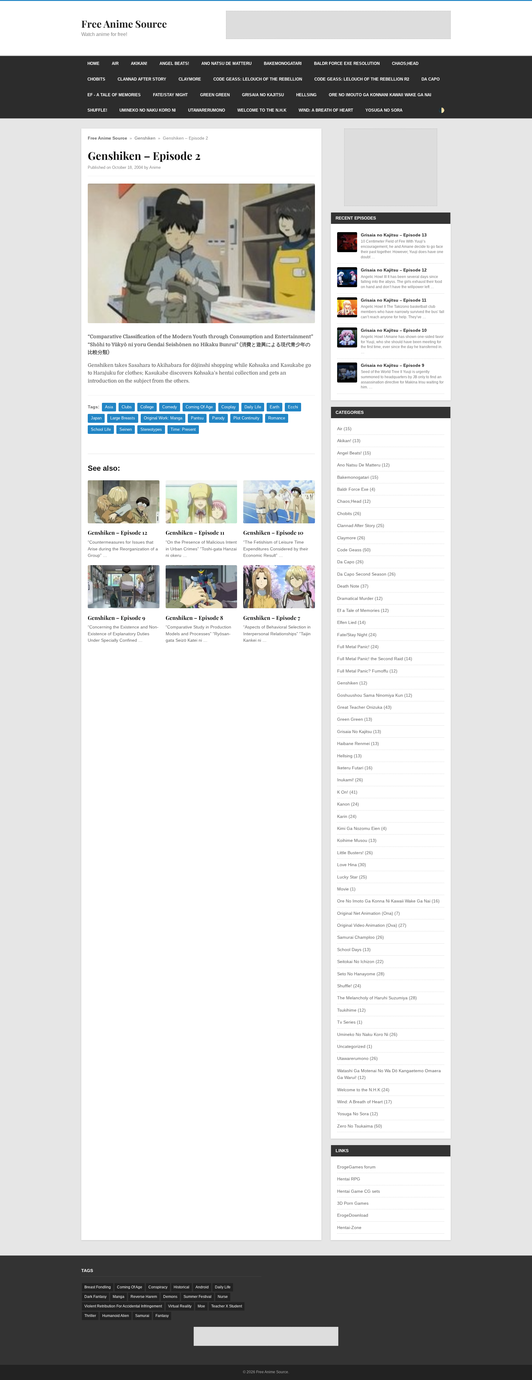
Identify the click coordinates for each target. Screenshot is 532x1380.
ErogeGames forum (356, 1166)
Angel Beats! (174, 63)
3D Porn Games (353, 1203)
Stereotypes (151, 429)
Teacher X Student (226, 1306)
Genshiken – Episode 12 (117, 532)
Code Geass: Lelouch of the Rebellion (257, 79)
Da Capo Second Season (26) (366, 574)
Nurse (223, 1297)
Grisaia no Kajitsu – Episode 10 (394, 330)
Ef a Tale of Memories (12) (363, 610)
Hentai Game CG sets (358, 1191)
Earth (274, 407)
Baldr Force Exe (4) (356, 489)
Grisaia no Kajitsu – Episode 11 (393, 300)
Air (115, 63)
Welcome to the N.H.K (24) (363, 1089)
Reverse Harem (144, 1297)
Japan (96, 418)
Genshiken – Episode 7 (271, 617)
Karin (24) (347, 816)
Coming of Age (199, 407)
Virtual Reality (179, 1306)
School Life (101, 429)
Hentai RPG (348, 1178)
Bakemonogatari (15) (357, 477)
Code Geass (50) (354, 549)
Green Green (215, 95)
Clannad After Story (142, 79)
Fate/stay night (170, 95)
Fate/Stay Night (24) (357, 634)
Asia (109, 407)
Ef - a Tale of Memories (114, 95)
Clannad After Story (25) (360, 525)
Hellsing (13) (349, 755)
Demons (170, 1297)
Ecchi (293, 407)
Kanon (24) (348, 804)
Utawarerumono (206, 110)
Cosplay (228, 407)
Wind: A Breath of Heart (326, 110)
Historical (181, 1287)
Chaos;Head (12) (354, 501)
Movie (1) (346, 888)
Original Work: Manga (163, 418)
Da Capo (430, 79)
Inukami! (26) (350, 779)
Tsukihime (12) (351, 1010)
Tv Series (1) (349, 1022)
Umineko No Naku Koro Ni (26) (367, 1034)
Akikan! (139, 63)
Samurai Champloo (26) (360, 937)
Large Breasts (122, 418)
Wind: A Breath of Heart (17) (364, 1101)
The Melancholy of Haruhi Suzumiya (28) (377, 997)
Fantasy (162, 1316)
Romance (276, 418)
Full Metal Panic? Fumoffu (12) (367, 670)
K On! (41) (347, 792)
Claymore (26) (351, 537)
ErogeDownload (352, 1215)
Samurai (142, 1316)
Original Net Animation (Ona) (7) (368, 913)
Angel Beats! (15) (354, 452)
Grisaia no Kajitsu (263, 95)
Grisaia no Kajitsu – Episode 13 (394, 234)
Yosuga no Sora (383, 110)
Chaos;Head (405, 63)
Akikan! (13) (349, 440)
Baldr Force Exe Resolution (347, 63)
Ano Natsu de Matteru (226, 63)
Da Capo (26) (350, 561)
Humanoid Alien (115, 1316)
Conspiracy (157, 1287)
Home (93, 63)
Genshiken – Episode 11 (195, 532)
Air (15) (344, 428)
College (147, 407)
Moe (201, 1306)
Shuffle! (97, 110)
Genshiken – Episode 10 (273, 532)
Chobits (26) (349, 513)
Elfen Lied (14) (351, 622)
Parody (218, 418)
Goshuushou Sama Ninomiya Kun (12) (374, 695)
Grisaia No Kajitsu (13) (359, 731)
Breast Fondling (97, 1287)
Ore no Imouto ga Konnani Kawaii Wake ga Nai (380, 95)
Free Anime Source (107, 138)
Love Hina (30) (351, 864)
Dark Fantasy (95, 1297)
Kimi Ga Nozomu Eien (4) (362, 828)
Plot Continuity (246, 418)
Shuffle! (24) (349, 985)
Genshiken (145, 138)
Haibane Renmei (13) (358, 743)
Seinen (125, 429)
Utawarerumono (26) (357, 1058)
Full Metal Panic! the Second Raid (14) (374, 658)
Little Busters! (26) (355, 852)
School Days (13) (354, 949)
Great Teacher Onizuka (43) (364, 707)
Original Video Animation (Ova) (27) (371, 925)
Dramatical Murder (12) (360, 598)
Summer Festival (197, 1297)
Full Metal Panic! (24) (358, 646)
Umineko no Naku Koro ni (147, 110)
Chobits (96, 79)
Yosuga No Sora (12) (357, 1113)
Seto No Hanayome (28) (361, 973)
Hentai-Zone (349, 1227)
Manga (118, 1297)
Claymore (190, 79)
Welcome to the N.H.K (261, 110)
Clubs (127, 407)
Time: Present (183, 429)
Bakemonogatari (283, 63)
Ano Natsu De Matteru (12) (363, 464)
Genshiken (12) (352, 682)
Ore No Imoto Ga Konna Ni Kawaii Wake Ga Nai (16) (388, 900)
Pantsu (197, 418)
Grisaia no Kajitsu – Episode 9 (392, 365)
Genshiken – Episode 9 (116, 617)
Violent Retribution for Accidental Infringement (123, 1306)
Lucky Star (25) (352, 876)
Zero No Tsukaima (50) (359, 1126)
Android (202, 1287)
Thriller (90, 1316)
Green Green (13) (354, 719)
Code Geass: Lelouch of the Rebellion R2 (361, 79)
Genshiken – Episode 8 (194, 617)
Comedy (169, 407)
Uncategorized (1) (354, 1046)
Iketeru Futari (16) (355, 767)
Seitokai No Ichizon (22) (360, 961)
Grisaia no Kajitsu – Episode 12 (394, 270)
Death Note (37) (353, 586)
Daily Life (252, 407)
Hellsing (306, 95)
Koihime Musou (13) (357, 840)
